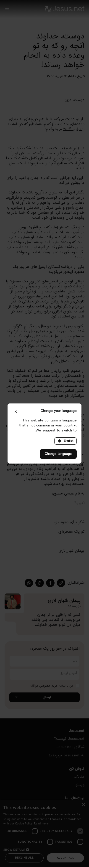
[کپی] (61, 583)
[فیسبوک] (50, 583)
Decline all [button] (24, 857)
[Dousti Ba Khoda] (64, 9)
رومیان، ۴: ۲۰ (73, 129)
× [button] (84, 804)
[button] (44, 849)
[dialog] (44, 833)
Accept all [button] (65, 858)
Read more (41, 823)
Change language (58, 454)
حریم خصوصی (49, 685)
